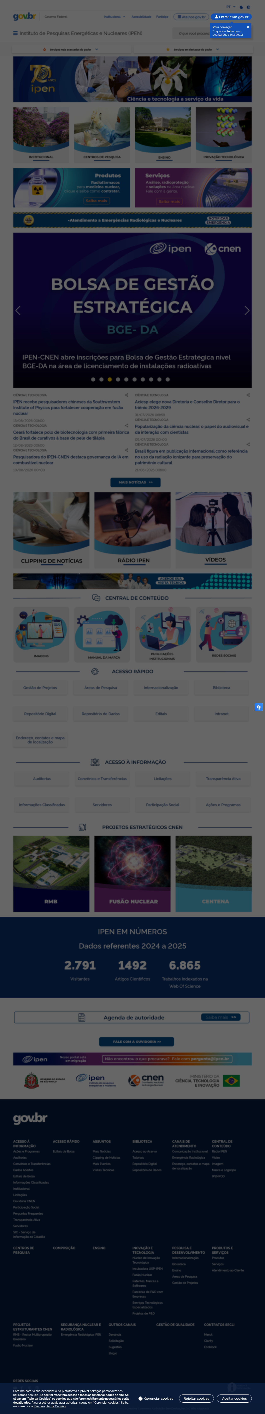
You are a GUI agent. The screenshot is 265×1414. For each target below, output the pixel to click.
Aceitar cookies (234, 1398)
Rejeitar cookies (196, 1398)
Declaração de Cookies (50, 1406)
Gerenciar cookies (158, 1398)
